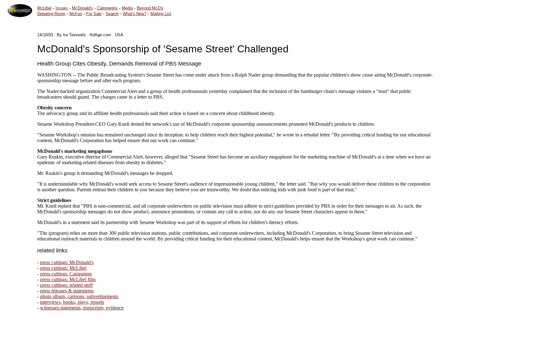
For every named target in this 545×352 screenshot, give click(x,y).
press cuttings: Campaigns (66, 273)
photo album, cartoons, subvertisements (79, 296)
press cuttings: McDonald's (67, 262)
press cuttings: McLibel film (68, 279)
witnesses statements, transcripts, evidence (82, 307)
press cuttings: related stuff (66, 285)
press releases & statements (67, 290)
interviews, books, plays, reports (72, 302)
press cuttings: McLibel (63, 268)
